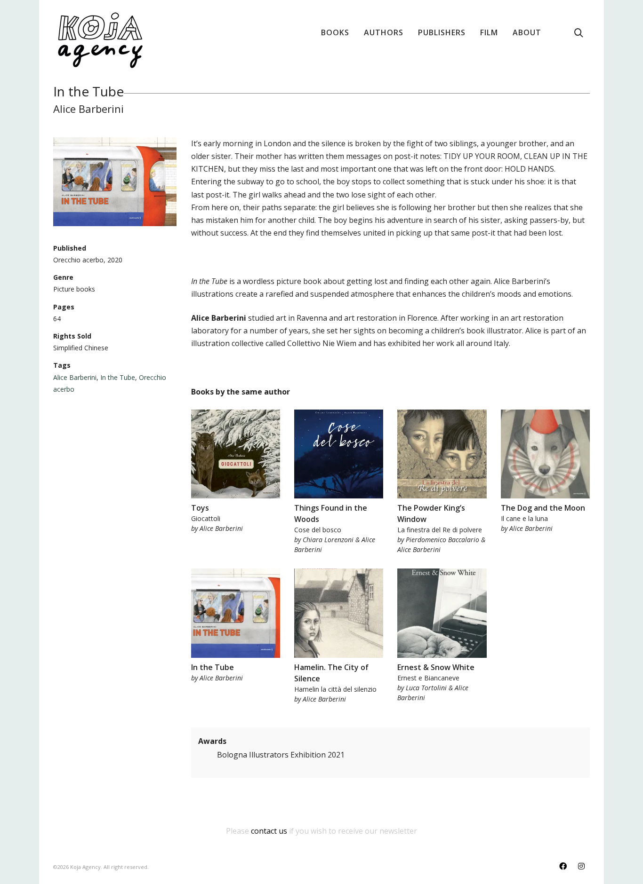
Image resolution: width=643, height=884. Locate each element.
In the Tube (117, 377)
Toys (200, 508)
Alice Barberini (74, 377)
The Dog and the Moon (543, 508)
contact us (269, 831)
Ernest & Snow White (435, 667)
